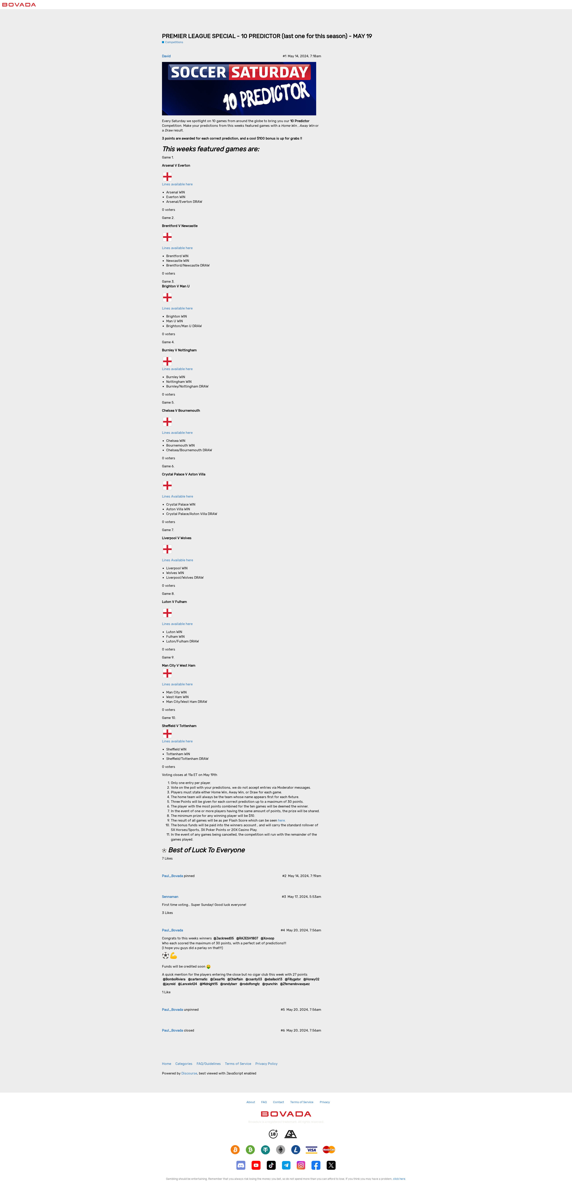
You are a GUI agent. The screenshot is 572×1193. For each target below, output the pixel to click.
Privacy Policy (266, 1064)
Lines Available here (177, 496)
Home (166, 1064)
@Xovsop (267, 938)
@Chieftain (235, 979)
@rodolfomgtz (250, 984)
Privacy (325, 1102)
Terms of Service (238, 1064)
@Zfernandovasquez (295, 984)
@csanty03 (254, 979)
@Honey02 (311, 979)
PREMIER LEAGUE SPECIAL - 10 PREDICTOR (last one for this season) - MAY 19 (267, 36)
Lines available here (177, 184)
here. (282, 820)
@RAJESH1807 (247, 938)
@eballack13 (273, 979)
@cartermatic (198, 979)
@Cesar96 (217, 979)
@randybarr (228, 984)
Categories (183, 1064)
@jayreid (169, 984)
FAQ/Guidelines (209, 1064)
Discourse (189, 1073)
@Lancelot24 (187, 984)
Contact (278, 1102)
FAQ (264, 1102)
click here (399, 1178)
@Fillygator (293, 979)
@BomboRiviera (174, 979)
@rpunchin (270, 984)
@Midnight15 (209, 984)
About (250, 1102)
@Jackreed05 (224, 938)
